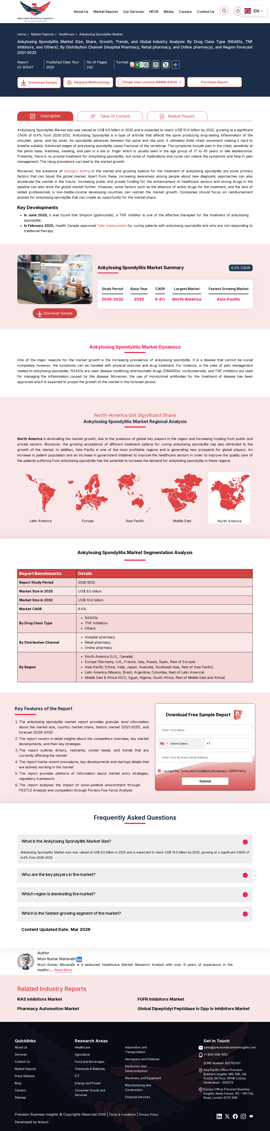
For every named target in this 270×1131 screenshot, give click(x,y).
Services (21, 1054)
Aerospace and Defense (142, 1059)
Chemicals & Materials (90, 1069)
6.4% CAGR (240, 268)
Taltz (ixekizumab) (112, 225)
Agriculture (82, 1054)
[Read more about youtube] (251, 1116)
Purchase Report (214, 82)
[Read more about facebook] (235, 1116)
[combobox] (181, 743)
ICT (77, 1076)
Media (169, 11)
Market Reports (105, 11)
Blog (18, 1083)
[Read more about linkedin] (79, 959)
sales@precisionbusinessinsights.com (230, 1047)
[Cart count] (238, 11)
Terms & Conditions (122, 1114)
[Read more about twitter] (227, 1116)
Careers (185, 11)
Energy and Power (88, 1083)
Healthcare (82, 1047)
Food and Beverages (89, 1061)
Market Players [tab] (181, 116)
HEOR (153, 11)
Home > (23, 34)
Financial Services (137, 1097)
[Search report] (224, 10)
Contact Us (205, 11)
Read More (63, 970)
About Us (81, 11)
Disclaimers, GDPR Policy (228, 771)
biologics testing (77, 171)
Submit (205, 781)
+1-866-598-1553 (216, 1054)
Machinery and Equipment (143, 1078)
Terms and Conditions (195, 771)
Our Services (133, 11)
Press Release (25, 1076)
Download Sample (42, 82)
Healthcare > (68, 34)
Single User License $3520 (150, 82)
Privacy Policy (149, 1114)
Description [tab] (50, 116)
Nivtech (43, 1122)
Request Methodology (91, 82)
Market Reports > (44, 34)
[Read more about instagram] (243, 1116)
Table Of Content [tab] (115, 116)
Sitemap (20, 1097)
